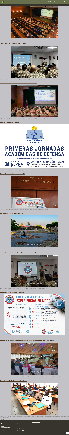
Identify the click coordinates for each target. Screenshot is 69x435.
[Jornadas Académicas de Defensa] (34, 146)
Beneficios (54, 1)
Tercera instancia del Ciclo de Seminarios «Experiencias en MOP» (18, 83)
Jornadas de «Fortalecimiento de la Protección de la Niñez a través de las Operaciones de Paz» (27, 340)
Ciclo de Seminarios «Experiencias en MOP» (12, 174)
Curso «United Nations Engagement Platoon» (13, 43)
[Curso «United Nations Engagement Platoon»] (34, 62)
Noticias (2, 426)
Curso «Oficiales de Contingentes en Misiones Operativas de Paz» (19, 253)
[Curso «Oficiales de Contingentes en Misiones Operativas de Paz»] (34, 271)
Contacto (65, 1)
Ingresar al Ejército (48, 1)
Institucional (41, 1)
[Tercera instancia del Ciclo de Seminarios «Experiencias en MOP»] (34, 101)
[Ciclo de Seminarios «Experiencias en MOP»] (34, 192)
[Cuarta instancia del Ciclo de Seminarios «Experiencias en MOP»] (34, 22)
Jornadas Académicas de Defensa (9, 122)
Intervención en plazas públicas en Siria (11, 213)
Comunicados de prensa (5, 427)
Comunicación (60, 1)
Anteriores (2, 419)
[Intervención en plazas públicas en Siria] (34, 231)
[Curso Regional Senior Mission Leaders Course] (34, 399)
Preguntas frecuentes (5, 428)
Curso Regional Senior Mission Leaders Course (13, 381)
